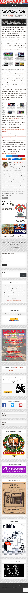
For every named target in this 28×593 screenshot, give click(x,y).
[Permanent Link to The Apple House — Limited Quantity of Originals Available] (20, 211)
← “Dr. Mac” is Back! (14, 247)
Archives (4, 413)
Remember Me (5, 262)
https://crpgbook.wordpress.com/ (9, 153)
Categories (4, 422)
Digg (14, 158)
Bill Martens (10, 15)
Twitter (9, 156)
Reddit (5, 158)
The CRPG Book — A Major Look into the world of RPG (14, 12)
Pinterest (22, 156)
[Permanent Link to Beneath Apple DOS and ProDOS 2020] (20, 229)
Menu (14, 5)
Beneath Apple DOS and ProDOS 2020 (20, 235)
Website (5, 197)
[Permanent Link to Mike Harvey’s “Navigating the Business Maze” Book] (8, 229)
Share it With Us (19, 367)
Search (3, 272)
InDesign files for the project (13, 118)
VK (10, 158)
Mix (24, 158)
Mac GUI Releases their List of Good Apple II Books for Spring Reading (8, 208)
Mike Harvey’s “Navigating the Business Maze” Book (8, 235)
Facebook (15, 156)
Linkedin (19, 158)
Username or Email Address (8, 253)
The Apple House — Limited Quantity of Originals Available (20, 222)
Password (4, 259)
